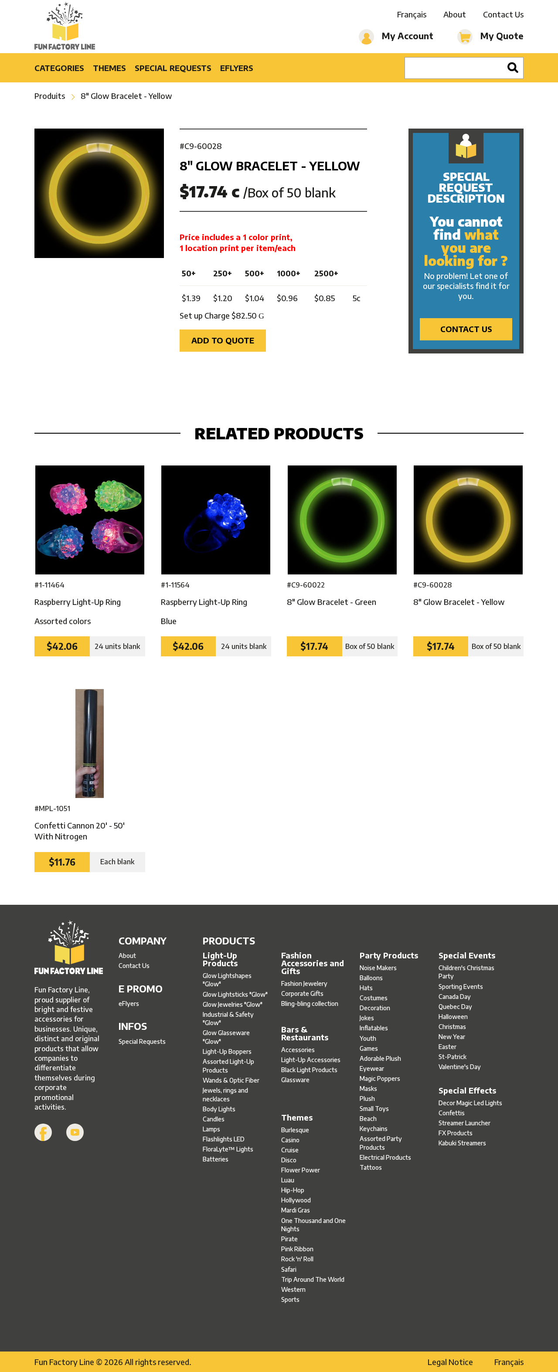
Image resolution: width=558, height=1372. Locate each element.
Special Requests (173, 68)
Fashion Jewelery (304, 983)
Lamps (211, 1129)
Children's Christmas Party (466, 972)
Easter (447, 1046)
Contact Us (503, 14)
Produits (49, 96)
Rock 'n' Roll (297, 1259)
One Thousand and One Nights (313, 1225)
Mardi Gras (295, 1210)
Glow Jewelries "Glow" (232, 1004)
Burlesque (295, 1130)
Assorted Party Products (381, 1143)
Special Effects (467, 1090)
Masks (368, 1088)
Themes (109, 68)
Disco (288, 1160)
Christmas (452, 1026)
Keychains (374, 1128)
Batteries (215, 1159)
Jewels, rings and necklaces (225, 1095)
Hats (366, 988)
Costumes (374, 998)
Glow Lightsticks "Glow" (235, 994)
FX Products (456, 1133)
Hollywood (296, 1200)
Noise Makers (378, 967)
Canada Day (455, 996)
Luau (287, 1180)
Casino (290, 1140)
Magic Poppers (380, 1078)
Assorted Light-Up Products (228, 1066)
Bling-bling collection (309, 1003)
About (454, 14)
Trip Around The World (312, 1279)
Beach (368, 1118)
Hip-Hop (292, 1190)
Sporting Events (461, 986)
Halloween (453, 1016)
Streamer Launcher (464, 1123)
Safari (288, 1269)
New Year (452, 1036)
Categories (59, 68)
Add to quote (222, 340)
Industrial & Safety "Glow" (228, 1019)
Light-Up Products (220, 959)
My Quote (501, 35)
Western (293, 1289)
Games (369, 1048)
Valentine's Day (460, 1066)
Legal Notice (450, 1362)
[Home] (64, 26)
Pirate (289, 1239)
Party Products (389, 955)
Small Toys (374, 1108)
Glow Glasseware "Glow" (226, 1037)
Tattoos (371, 1167)
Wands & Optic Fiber (231, 1080)
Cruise (290, 1150)
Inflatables (374, 1028)
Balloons (371, 977)
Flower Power (300, 1170)
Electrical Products (385, 1157)
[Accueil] (68, 948)
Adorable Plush (380, 1058)
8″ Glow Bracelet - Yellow (126, 96)
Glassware (295, 1079)
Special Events (467, 955)
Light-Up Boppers (227, 1051)
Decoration (375, 1008)
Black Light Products (309, 1069)
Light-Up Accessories (310, 1059)
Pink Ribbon (297, 1249)
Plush (367, 1098)
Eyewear (372, 1068)
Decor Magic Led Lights (470, 1103)
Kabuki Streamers (462, 1143)
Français (411, 14)
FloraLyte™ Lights (228, 1149)
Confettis (452, 1113)
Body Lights (219, 1109)
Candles (214, 1119)
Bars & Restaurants (304, 1033)
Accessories (298, 1049)
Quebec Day (455, 1006)
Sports (290, 1299)
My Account (406, 35)
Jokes (367, 1018)
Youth (368, 1038)
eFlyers (236, 68)
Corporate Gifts (302, 993)
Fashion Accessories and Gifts (312, 963)
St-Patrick (452, 1056)
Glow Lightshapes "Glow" (227, 980)
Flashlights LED (224, 1139)
